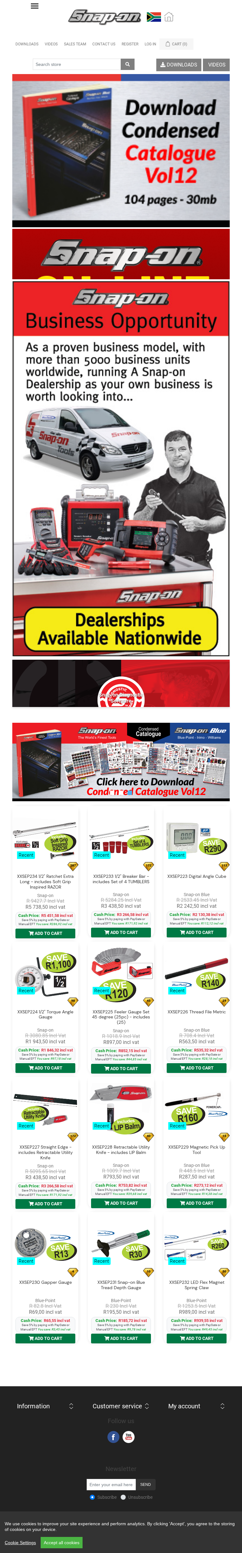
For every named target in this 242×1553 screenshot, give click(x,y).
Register (130, 44)
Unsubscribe (140, 1497)
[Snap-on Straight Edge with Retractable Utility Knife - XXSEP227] (45, 1110)
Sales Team (75, 44)
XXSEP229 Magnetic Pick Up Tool (196, 1149)
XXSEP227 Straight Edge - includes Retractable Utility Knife (45, 1152)
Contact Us (103, 44)
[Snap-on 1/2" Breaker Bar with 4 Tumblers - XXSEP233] (121, 839)
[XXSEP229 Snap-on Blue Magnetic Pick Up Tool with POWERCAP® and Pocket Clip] (197, 1110)
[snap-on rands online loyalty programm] (121, 762)
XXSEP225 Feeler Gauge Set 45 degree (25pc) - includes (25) (121, 1017)
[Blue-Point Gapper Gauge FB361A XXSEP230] (45, 1245)
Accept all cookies (61, 1542)
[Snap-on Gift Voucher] (121, 254)
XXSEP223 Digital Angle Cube (196, 876)
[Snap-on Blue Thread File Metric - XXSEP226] (197, 975)
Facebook (113, 1437)
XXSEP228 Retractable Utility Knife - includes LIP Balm (121, 1149)
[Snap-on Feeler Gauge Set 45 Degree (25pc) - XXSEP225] (121, 975)
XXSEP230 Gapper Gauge (45, 1282)
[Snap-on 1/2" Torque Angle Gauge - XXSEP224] (45, 975)
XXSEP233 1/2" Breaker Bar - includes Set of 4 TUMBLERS (121, 879)
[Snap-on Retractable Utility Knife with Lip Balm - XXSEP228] (121, 1110)
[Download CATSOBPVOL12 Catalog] (121, 151)
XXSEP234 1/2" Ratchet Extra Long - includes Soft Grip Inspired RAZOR (45, 881)
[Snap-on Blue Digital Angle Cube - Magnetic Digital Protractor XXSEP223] (197, 839)
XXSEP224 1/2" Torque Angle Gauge (45, 1014)
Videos (51, 44)
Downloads (26, 44)
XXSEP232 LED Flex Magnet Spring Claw (196, 1285)
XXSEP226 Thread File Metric (197, 1012)
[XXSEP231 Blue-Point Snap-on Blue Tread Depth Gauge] (121, 1245)
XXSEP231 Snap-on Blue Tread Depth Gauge (121, 1285)
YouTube (129, 1437)
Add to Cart (48, 933)
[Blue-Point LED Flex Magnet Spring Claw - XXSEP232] (197, 1245)
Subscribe (107, 1497)
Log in (150, 44)
